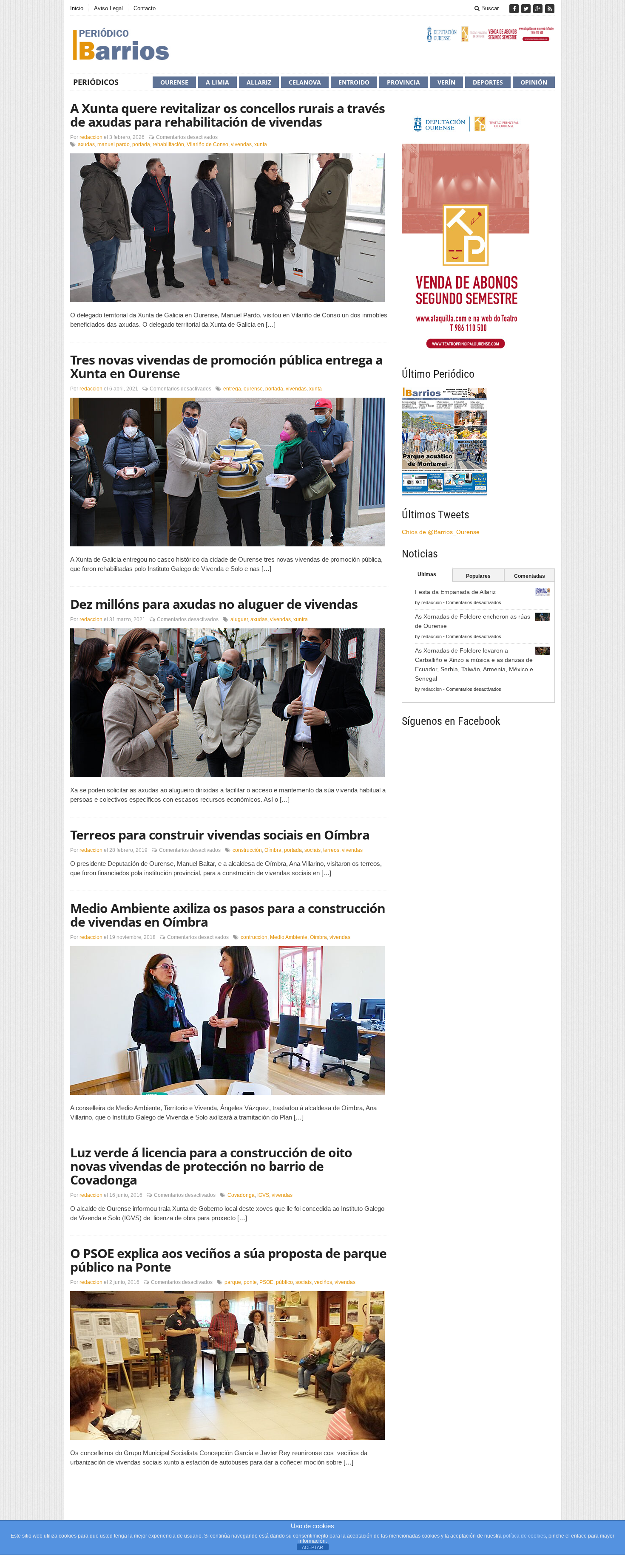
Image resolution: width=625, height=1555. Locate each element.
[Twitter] (527, 9)
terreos (331, 850)
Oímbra (272, 850)
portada (141, 144)
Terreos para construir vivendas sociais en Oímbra (219, 834)
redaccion (91, 137)
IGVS (263, 1195)
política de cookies (524, 1536)
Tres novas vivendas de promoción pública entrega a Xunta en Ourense (226, 366)
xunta (260, 144)
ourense (253, 389)
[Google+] (539, 9)
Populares (478, 576)
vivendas (241, 144)
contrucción (254, 937)
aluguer (239, 619)
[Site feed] (550, 9)
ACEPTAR (312, 1547)
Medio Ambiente (288, 937)
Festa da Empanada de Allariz (455, 591)
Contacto (145, 8)
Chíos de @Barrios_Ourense (441, 532)
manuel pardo (113, 144)
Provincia (403, 82)
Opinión (533, 82)
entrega (232, 389)
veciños (323, 1282)
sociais (312, 850)
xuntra (300, 619)
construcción (247, 850)
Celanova (305, 82)
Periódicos (96, 82)
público (284, 1282)
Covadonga (241, 1195)
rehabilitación (168, 144)
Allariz (259, 82)
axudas (86, 144)
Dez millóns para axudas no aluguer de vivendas (214, 604)
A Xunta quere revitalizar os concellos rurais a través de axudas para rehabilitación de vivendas (227, 114)
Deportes (488, 82)
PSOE (266, 1282)
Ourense (174, 82)
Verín (446, 82)
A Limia (217, 82)
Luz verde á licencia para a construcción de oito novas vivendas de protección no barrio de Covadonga (211, 1166)
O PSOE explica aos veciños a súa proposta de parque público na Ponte (228, 1259)
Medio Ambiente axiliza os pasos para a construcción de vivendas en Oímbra (227, 914)
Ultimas (427, 574)
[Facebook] (515, 9)
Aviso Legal (108, 8)
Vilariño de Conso (207, 144)
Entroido (353, 82)
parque (232, 1282)
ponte (250, 1282)
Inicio (76, 8)
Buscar (489, 8)
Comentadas (529, 576)
